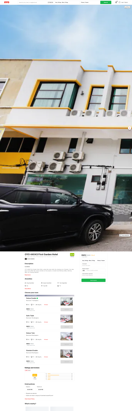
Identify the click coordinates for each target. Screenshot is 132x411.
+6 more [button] (46, 304)
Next (129, 128)
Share (128, 7)
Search (106, 2)
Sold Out (67, 326)
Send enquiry (93, 280)
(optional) (87, 273)
